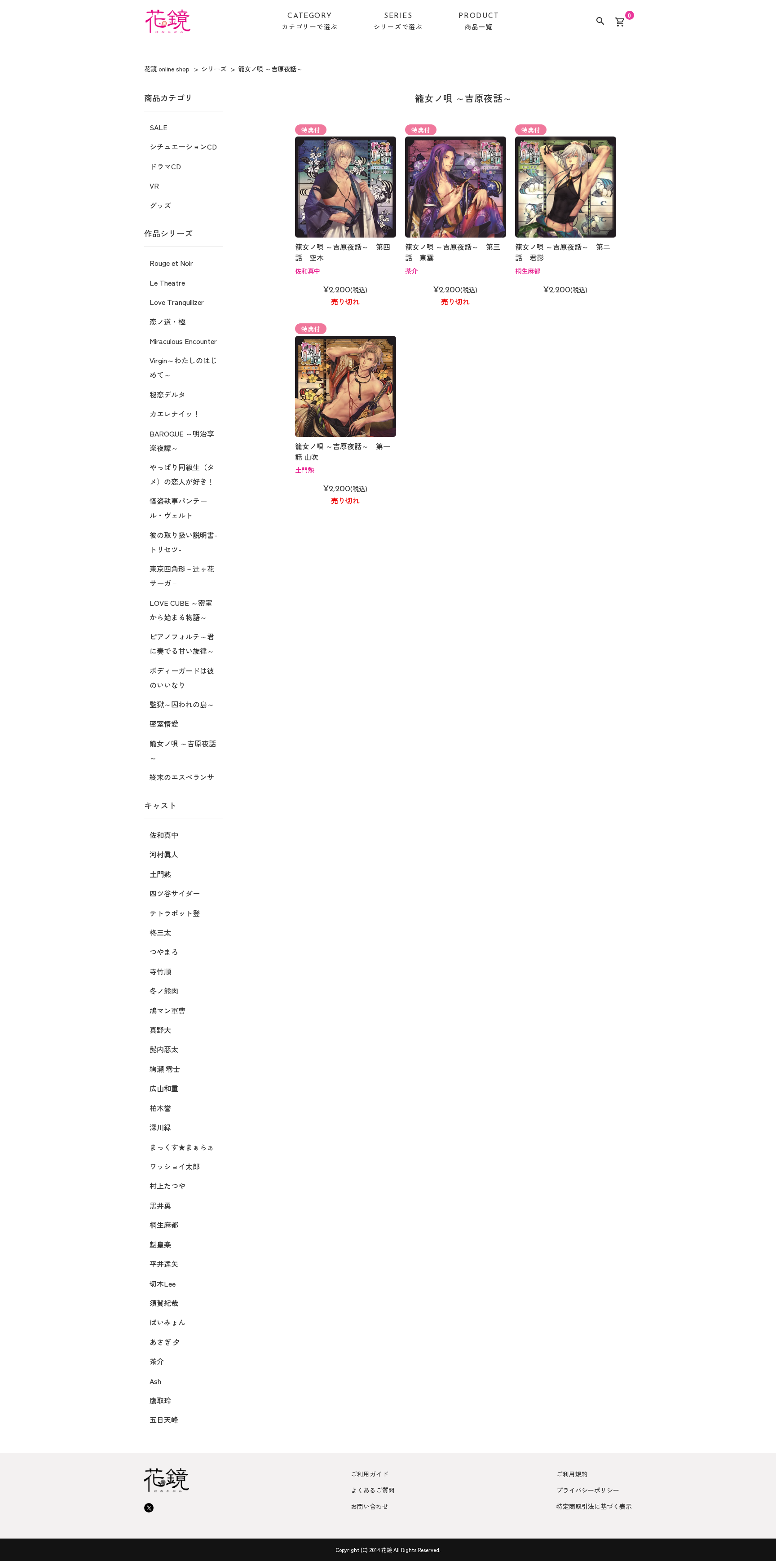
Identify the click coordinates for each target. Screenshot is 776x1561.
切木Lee (163, 1283)
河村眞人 (164, 854)
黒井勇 (160, 1205)
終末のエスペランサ (182, 777)
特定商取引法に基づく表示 (594, 1506)
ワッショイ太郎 (175, 1166)
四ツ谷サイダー (175, 893)
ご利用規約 (572, 1473)
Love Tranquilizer (177, 301)
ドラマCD (165, 166)
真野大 (160, 1029)
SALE (159, 127)
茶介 (411, 270)
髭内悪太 (164, 1049)
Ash (155, 1381)
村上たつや (167, 1185)
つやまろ (164, 951)
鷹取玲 (160, 1400)
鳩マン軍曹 (167, 1010)
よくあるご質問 (373, 1490)
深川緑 (160, 1127)
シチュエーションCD (183, 146)
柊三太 (160, 932)
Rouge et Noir (171, 262)
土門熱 (304, 469)
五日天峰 (164, 1419)
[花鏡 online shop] (168, 23)
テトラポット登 (175, 913)
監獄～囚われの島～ (182, 704)
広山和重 (164, 1088)
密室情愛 (164, 723)
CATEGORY (310, 22)
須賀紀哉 (164, 1302)
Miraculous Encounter (183, 340)
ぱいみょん (167, 1322)
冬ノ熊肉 (164, 990)
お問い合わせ (369, 1506)
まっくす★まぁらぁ (182, 1147)
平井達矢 (164, 1263)
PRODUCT (479, 22)
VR (154, 185)
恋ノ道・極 (167, 321)
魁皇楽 (160, 1244)
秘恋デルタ (167, 394)
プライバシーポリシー (587, 1490)
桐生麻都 (527, 270)
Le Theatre (167, 282)
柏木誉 (160, 1107)
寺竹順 (160, 971)
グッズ (160, 205)
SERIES (398, 22)
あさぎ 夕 (165, 1341)
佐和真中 (307, 270)
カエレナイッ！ (175, 413)
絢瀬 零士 (165, 1068)
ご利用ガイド (369, 1473)
